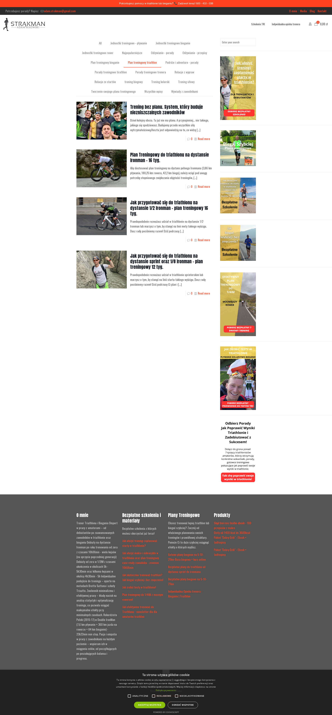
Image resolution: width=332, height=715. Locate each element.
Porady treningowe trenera (150, 72)
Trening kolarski (160, 82)
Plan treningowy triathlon (142, 62)
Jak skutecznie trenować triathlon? (142, 575)
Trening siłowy (186, 82)
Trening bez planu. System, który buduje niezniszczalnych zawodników (166, 110)
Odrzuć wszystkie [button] (183, 704)
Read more (204, 139)
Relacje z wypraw (184, 72)
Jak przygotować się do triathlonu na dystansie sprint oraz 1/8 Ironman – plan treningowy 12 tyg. (166, 261)
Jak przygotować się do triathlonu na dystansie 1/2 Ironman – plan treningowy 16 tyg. (169, 208)
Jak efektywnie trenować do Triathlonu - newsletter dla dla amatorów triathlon (139, 612)
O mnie (293, 11)
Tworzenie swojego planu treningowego (113, 91)
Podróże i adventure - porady (181, 62)
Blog (312, 11)
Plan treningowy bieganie (105, 62)
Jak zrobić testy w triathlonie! (139, 587)
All (100, 43)
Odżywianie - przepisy (194, 53)
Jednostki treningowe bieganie (173, 43)
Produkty (222, 515)
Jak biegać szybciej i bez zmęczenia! (142, 580)
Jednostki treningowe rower (97, 53)
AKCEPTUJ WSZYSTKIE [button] (149, 704)
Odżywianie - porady (162, 53)
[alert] (166, 692)
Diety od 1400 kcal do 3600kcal (232, 532)
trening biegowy (133, 82)
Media (303, 11)
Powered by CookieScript (166, 712)
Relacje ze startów (105, 82)
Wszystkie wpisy (153, 91)
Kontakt (322, 11)
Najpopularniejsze (132, 53)
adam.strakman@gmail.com (60, 11)
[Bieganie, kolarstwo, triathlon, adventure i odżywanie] (24, 24)
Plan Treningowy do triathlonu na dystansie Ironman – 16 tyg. (169, 157)
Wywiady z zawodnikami (184, 91)
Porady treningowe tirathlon (111, 72)
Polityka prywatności (166, 690)
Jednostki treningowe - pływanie (128, 43)
